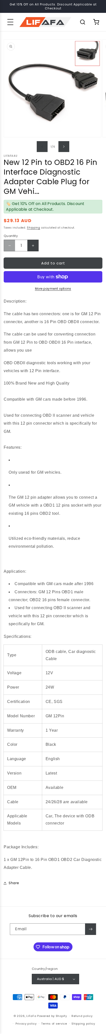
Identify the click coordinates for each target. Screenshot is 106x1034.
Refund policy (81, 1016)
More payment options (53, 288)
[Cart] (96, 22)
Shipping (33, 228)
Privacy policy (26, 1024)
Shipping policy (83, 1024)
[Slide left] (42, 146)
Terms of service (54, 1024)
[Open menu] (10, 22)
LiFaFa (31, 1016)
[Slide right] (63, 146)
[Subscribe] (90, 929)
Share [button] (14, 882)
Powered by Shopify (52, 1016)
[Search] (83, 22)
